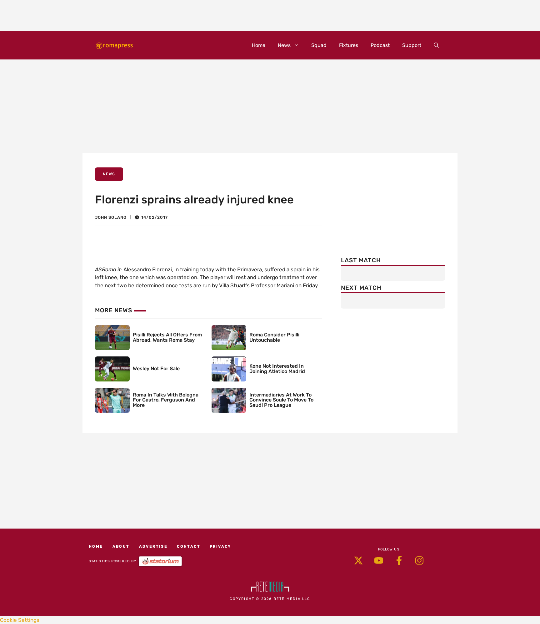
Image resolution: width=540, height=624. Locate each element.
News (284, 45)
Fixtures (348, 45)
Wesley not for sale (156, 368)
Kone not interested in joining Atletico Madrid (277, 368)
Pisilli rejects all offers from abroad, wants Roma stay (167, 337)
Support (411, 45)
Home (258, 45)
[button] (436, 45)
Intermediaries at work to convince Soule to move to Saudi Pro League (281, 400)
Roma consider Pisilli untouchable (274, 337)
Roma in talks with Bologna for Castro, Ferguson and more (165, 400)
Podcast (380, 45)
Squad (319, 45)
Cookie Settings (19, 620)
